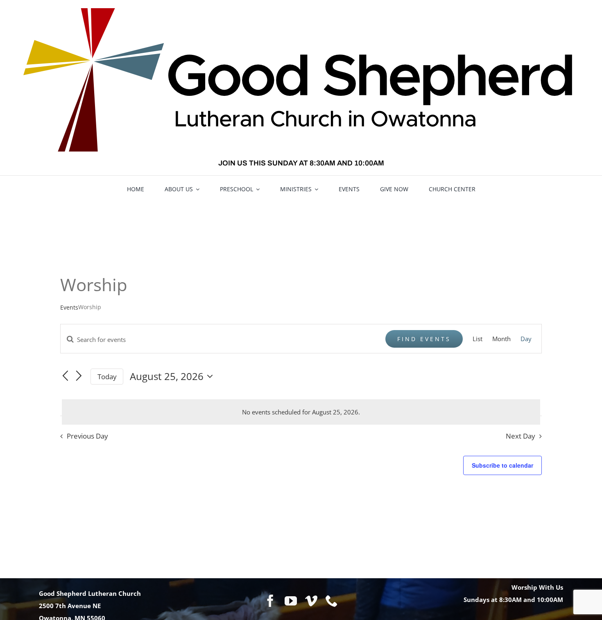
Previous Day (87, 436)
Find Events (424, 339)
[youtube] (291, 601)
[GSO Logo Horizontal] (301, 11)
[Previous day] (65, 376)
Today (107, 376)
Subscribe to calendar (502, 465)
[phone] (332, 601)
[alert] (301, 412)
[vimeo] (311, 601)
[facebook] (270, 601)
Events (69, 307)
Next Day (520, 436)
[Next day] (79, 376)
